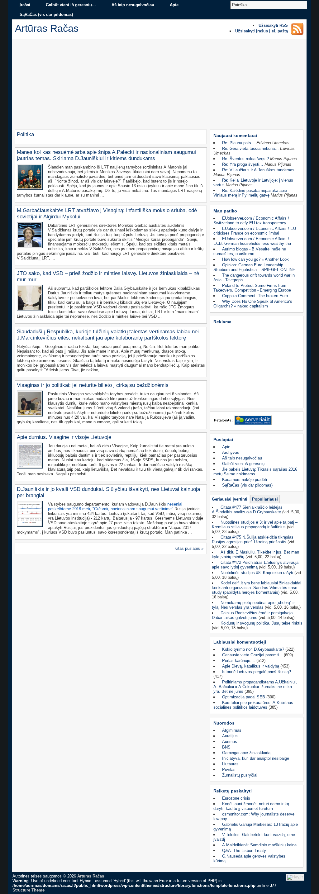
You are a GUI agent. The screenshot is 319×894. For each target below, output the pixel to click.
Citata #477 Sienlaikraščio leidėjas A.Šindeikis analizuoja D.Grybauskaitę (247, 509)
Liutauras (230, 764)
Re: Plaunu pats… (238, 142)
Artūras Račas (90, 876)
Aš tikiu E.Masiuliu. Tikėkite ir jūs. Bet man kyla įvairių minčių (255, 554)
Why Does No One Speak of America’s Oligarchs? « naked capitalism (252, 303)
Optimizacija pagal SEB (243, 697)
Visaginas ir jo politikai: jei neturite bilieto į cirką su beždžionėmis (93, 385)
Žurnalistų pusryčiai (239, 775)
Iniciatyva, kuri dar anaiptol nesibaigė (255, 758)
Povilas (229, 769)
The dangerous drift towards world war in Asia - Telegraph (254, 277)
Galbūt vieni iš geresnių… (71, 4)
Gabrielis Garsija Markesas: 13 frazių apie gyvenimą (255, 826)
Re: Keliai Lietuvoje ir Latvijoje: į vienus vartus (253, 182)
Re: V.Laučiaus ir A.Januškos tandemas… (260, 170)
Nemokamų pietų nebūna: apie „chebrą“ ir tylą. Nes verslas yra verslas (253, 605)
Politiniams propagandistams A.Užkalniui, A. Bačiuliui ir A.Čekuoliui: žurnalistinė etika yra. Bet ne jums (255, 687)
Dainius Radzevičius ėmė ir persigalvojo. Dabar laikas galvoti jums (253, 615)
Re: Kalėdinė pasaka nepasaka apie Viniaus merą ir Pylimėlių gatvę (250, 192)
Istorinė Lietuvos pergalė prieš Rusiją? (256, 671)
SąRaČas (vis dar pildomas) (46, 14)
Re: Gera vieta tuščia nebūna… (250, 148)
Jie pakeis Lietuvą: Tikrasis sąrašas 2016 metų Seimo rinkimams (255, 471)
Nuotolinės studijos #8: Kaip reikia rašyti (257, 572)
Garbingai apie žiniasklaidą (246, 752)
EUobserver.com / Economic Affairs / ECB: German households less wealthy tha (252, 241)
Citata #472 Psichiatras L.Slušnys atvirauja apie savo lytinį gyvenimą (255, 564)
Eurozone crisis (236, 798)
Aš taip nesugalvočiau (133, 4)
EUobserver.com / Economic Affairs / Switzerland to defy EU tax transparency (251, 220)
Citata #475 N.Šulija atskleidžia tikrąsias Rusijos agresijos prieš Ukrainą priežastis (252, 539)
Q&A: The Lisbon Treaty (244, 850)
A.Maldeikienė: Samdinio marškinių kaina (259, 845)
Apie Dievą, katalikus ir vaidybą (250, 666)
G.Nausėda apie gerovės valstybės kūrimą (249, 858)
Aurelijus (230, 736)
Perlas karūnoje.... (238, 660)
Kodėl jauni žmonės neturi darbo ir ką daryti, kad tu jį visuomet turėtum (251, 806)
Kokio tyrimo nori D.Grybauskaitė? (253, 649)
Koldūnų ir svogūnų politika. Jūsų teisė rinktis (261, 623)
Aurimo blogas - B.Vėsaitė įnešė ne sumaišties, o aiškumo (249, 251)
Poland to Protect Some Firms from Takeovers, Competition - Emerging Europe (252, 287)
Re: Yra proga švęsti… (242, 164)
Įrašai (25, 4)
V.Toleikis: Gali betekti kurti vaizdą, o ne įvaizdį (254, 837)
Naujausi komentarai (235, 135)
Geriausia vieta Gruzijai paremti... (252, 655)
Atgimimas (231, 730)
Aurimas (229, 741)
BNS (226, 747)
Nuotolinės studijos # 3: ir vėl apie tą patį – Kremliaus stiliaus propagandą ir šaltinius (255, 524)
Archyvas (230, 452)
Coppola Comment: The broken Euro (255, 295)
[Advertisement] (159, 86)
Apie (174, 4)
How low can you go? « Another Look (255, 259)
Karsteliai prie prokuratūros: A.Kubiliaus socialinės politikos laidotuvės (253, 705)
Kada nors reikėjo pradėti (244, 479)
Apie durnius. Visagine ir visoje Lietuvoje (64, 437)
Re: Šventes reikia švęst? (245, 158)
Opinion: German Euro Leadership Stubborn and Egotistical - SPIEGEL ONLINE (254, 267)
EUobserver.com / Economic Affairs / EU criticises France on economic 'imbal (254, 230)
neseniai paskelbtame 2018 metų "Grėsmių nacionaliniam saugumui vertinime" (115, 506)
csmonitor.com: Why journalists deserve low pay (253, 816)
